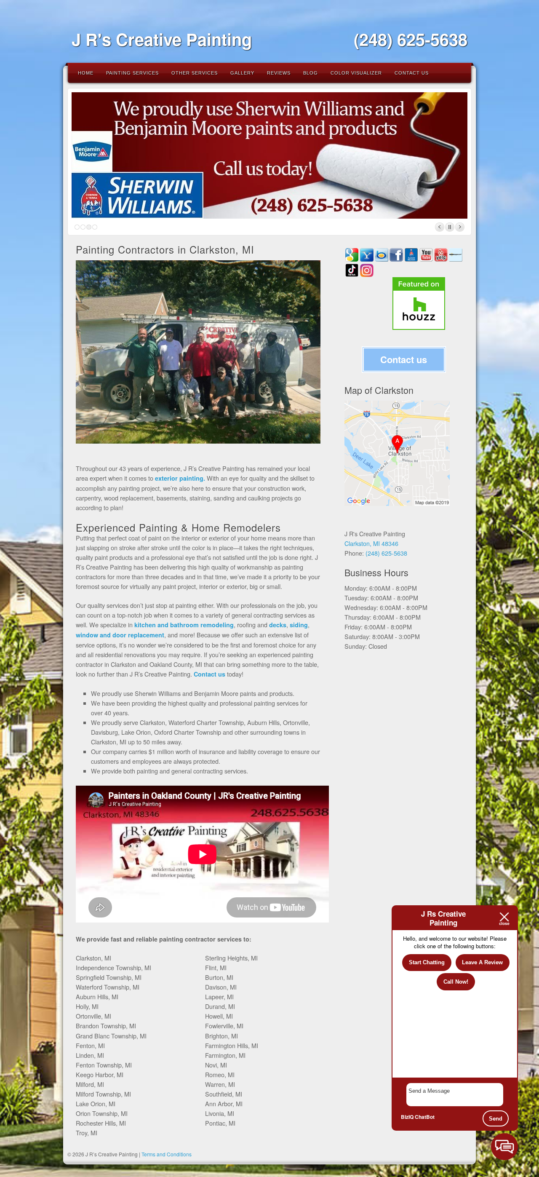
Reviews (279, 72)
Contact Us (412, 72)
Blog (310, 72)
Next (459, 227)
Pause (449, 227)
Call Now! (455, 981)
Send (495, 1118)
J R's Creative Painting (162, 39)
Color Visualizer (356, 72)
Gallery (242, 72)
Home (85, 72)
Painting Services (132, 72)
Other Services (194, 72)
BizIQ (407, 1117)
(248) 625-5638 (410, 39)
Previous (439, 227)
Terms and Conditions (166, 1154)
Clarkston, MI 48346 (371, 543)
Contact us (403, 359)
